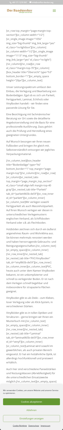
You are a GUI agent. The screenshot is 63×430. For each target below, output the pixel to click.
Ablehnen (31, 410)
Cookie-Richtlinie (20, 425)
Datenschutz (33, 425)
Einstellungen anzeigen (32, 418)
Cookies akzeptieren (31, 401)
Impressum (45, 425)
